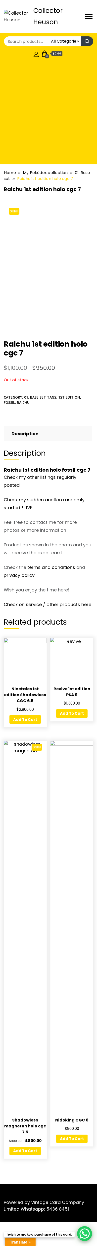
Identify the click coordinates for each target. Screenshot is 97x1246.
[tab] (47, 433)
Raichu (23, 402)
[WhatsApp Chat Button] (84, 1233)
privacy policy (19, 575)
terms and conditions (51, 567)
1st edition (69, 397)
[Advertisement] (48, 112)
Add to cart (25, 719)
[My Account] (36, 54)
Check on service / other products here (47, 604)
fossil (9, 402)
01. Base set (35, 397)
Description (25, 434)
